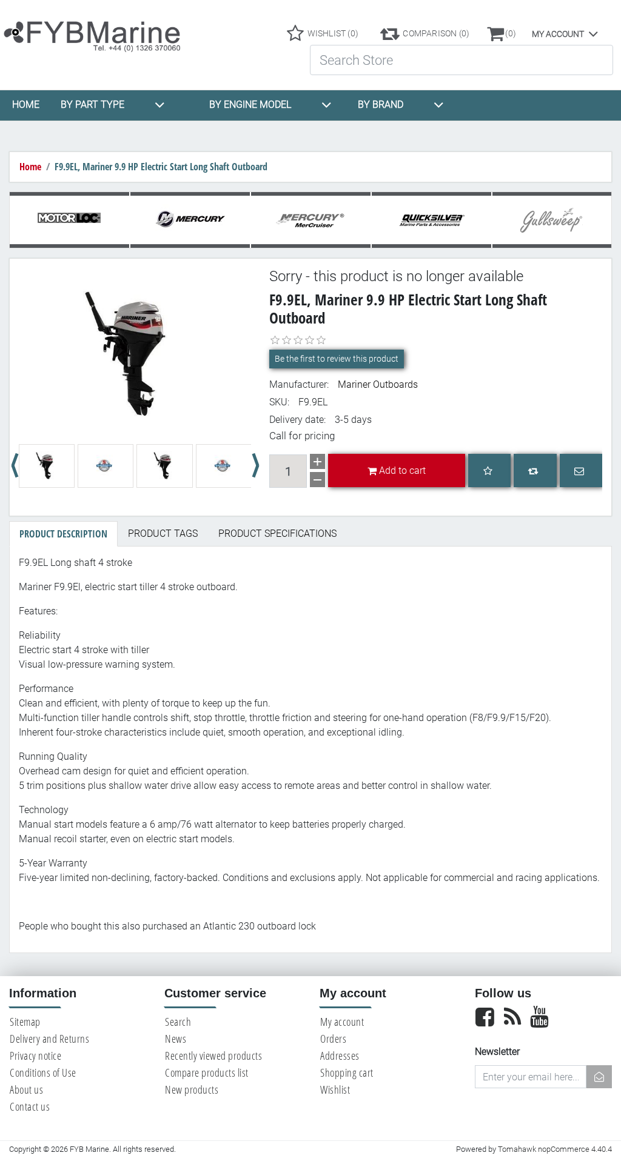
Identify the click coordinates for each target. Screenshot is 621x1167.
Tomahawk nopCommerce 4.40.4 (555, 1149)
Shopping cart (347, 1072)
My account (558, 34)
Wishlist (335, 1089)
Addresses (340, 1055)
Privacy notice (35, 1055)
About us (26, 1089)
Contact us (30, 1106)
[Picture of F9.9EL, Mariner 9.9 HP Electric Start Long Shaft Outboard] (135, 354)
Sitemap (25, 1021)
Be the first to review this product (336, 359)
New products (191, 1089)
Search (178, 1021)
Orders (333, 1038)
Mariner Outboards (378, 384)
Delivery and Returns (49, 1038)
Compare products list (207, 1072)
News (175, 1038)
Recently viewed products (213, 1055)
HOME (25, 104)
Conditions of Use (43, 1072)
